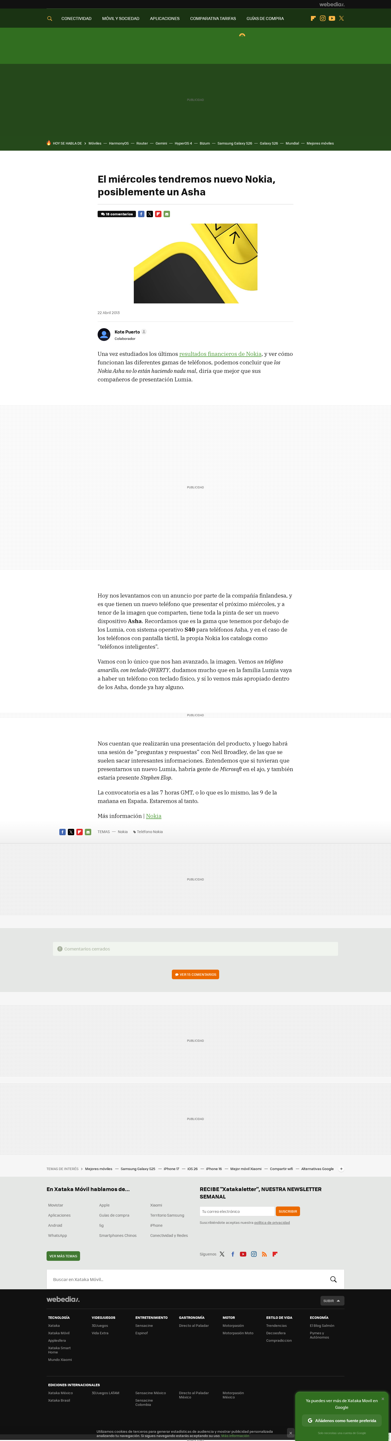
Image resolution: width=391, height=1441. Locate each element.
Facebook (141, 214)
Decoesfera (276, 1332)
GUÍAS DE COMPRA (265, 18)
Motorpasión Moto (238, 1332)
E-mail (167, 214)
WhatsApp (57, 1235)
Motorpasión (233, 1325)
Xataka (54, 1325)
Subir (328, 1300)
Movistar (55, 1205)
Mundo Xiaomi (60, 1359)
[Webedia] (331, 4)
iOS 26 (193, 1168)
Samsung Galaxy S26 (235, 143)
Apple (104, 1205)
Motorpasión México (233, 1394)
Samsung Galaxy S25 (138, 1168)
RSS (264, 1253)
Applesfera (57, 1340)
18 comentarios (119, 213)
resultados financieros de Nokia (220, 353)
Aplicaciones (59, 1215)
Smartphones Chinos (118, 1235)
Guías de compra (114, 1215)
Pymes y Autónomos (319, 1335)
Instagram (322, 18)
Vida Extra (100, 1332)
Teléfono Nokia (150, 831)
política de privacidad (272, 1222)
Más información (235, 1435)
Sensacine (144, 1325)
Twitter (341, 18)
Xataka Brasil (59, 1400)
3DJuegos (100, 1325)
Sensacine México (150, 1392)
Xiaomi (156, 1205)
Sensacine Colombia (144, 1402)
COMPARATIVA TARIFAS (213, 18)
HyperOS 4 (183, 143)
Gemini (161, 143)
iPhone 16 (214, 1168)
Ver (198, 974)
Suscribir (288, 1211)
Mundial (292, 143)
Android (55, 1225)
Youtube (332, 18)
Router (142, 143)
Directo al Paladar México (194, 1394)
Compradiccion (279, 1340)
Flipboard (313, 18)
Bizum (205, 143)
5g (101, 1225)
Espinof (141, 1332)
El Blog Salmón (322, 1325)
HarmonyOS (119, 143)
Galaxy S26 (269, 143)
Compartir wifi (282, 1168)
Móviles (95, 143)
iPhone (156, 1225)
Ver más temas (63, 1255)
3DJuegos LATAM (105, 1392)
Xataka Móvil (58, 1332)
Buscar (333, 1279)
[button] (130, 331)
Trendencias (276, 1325)
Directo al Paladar (194, 1325)
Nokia (153, 816)
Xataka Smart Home (59, 1349)
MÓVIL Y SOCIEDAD (120, 18)
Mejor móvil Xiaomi (246, 1168)
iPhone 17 (172, 1168)
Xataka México (60, 1392)
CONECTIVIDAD (76, 18)
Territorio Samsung (167, 1215)
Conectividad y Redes (169, 1235)
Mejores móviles (320, 143)
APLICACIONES (165, 18)
